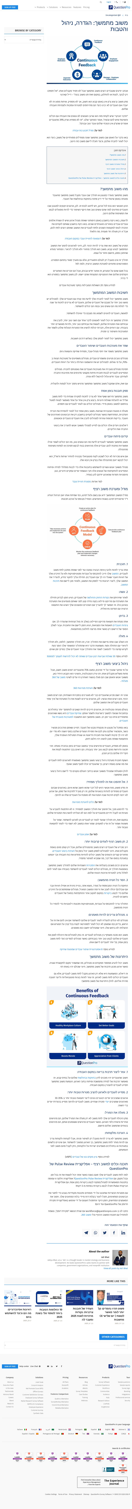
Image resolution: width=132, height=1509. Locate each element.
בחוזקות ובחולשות (87, 1077)
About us (10, 1382)
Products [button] (41, 7)
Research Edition (103, 1401)
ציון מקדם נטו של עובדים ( (84, 1156)
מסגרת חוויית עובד (81, 481)
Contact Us (10, 1407)
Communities (104, 1391)
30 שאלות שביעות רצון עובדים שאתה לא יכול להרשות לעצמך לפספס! (81, 656)
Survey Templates (82, 1391)
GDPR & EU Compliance (35, 1404)
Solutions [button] (53, 7)
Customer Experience (102, 1385)
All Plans (65, 1382)
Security (127, 1401)
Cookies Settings (51, 1494)
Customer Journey (37, 1410)
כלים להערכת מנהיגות (83, 802)
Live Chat (34, 1366)
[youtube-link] (48, 1366)
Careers (11, 1397)
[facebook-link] (61, 1366)
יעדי (107, 1101)
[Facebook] (114, 1233)
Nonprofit (65, 1385)
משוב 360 (86, 1214)
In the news (10, 1388)
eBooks (85, 1388)
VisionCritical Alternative (60, 1405)
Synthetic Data (38, 1413)
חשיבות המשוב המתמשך (115, 160)
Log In (109, 2)
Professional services (123, 1397)
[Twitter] (105, 1233)
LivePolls (106, 1404)
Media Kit (10, 1404)
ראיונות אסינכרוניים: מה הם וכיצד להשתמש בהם (18, 1313)
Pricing (86, 7)
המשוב (115, 573)
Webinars (84, 1401)
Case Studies (83, 1394)
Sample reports (125, 1385)
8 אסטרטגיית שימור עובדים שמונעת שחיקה (81, 949)
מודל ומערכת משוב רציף (115, 164)
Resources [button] (66, 7)
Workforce (105, 1388)
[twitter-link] (57, 1366)
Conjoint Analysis (37, 1385)
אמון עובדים (83, 834)
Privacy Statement (75, 1494)
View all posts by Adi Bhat (116, 1268)
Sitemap (86, 1494)
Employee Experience (36, 1407)
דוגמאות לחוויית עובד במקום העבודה (83, 238)
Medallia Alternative (61, 1408)
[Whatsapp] (95, 1233)
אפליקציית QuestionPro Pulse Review (94, 1178)
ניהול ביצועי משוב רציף (116, 169)
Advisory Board (8, 1394)
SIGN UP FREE (10, 7)
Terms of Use (62, 1494)
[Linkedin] (123, 1233)
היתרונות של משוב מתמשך (114, 173)
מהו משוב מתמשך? (117, 155)
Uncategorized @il (113, 15)
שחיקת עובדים (74, 713)
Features (77, 7)
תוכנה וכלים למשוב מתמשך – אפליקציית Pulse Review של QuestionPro (96, 178)
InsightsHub (105, 1407)
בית (126, 15)
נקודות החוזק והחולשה (98, 597)
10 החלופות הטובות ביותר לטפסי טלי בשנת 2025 (49, 1313)
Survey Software (104, 1382)
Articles (85, 1385)
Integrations (126, 1394)
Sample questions (124, 1382)
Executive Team (8, 1385)
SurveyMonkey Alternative (59, 1402)
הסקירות (90, 865)
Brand (12, 1401)
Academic (65, 1388)
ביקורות (108, 893)
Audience (106, 1394)
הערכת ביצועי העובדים (64, 851)
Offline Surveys (38, 1392)
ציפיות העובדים (120, 625)
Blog (86, 1382)
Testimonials (9, 1391)
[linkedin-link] (52, 1366)
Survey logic (126, 1388)
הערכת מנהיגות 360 (83, 688)
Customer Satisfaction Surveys (33, 1395)
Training (85, 1397)
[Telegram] (86, 1233)
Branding (127, 1391)
